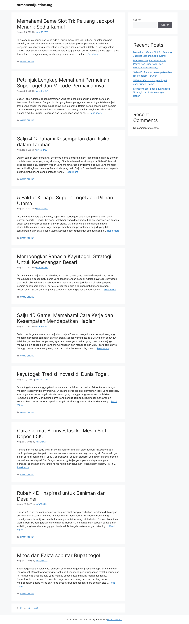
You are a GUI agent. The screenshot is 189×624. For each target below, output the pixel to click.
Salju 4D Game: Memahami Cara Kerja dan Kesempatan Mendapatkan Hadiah (65, 318)
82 (29, 608)
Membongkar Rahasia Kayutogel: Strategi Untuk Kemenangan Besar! (64, 259)
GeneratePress (114, 619)
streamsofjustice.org (34, 5)
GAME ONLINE (27, 61)
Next (37, 608)
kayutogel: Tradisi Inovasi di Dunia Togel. (63, 374)
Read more (94, 54)
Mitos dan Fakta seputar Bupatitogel (58, 555)
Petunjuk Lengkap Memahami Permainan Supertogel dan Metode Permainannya (63, 82)
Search (137, 19)
